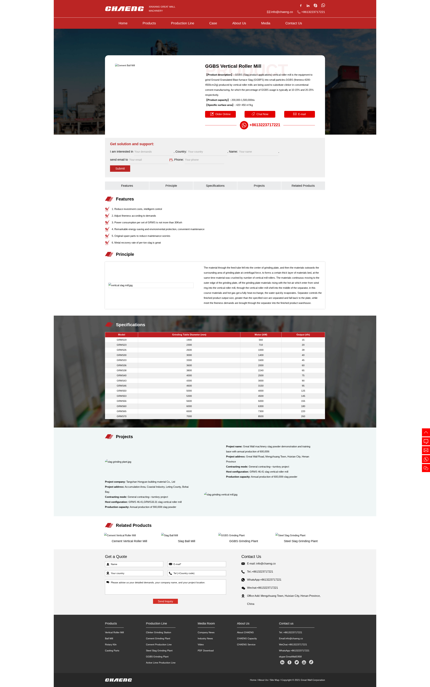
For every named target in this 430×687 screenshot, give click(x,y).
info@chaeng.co (282, 12)
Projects (259, 185)
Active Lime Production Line (161, 662)
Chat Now (262, 114)
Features (127, 185)
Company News (206, 632)
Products (149, 23)
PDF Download (206, 650)
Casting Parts (112, 650)
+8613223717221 (313, 12)
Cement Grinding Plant (158, 638)
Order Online (223, 114)
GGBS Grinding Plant (157, 656)
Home (123, 23)
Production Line (182, 23)
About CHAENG (245, 632)
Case (213, 23)
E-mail (302, 114)
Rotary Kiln (111, 644)
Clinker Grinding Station (158, 632)
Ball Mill (109, 638)
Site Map (274, 680)
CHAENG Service (246, 644)
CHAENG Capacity (247, 638)
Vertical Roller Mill (114, 632)
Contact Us (293, 23)
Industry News (205, 638)
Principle (171, 185)
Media (265, 23)
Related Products (303, 185)
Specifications (215, 185)
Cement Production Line (159, 644)
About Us (239, 23)
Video (201, 644)
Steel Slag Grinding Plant (159, 650)
